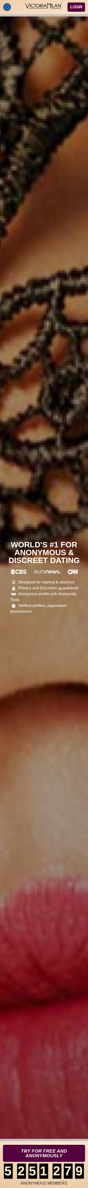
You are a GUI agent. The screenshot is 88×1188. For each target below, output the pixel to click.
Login (76, 7)
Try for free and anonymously (44, 1153)
